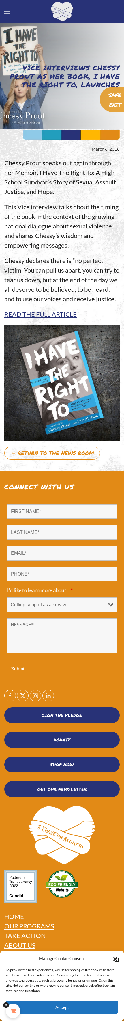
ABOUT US (19, 945)
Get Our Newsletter (62, 789)
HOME (14, 916)
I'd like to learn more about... (40, 590)
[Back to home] (62, 11)
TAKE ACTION (25, 936)
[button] (115, 958)
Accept (62, 1007)
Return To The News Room (56, 453)
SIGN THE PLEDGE (62, 715)
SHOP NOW (62, 764)
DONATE (62, 740)
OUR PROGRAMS (29, 926)
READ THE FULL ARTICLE (40, 314)
